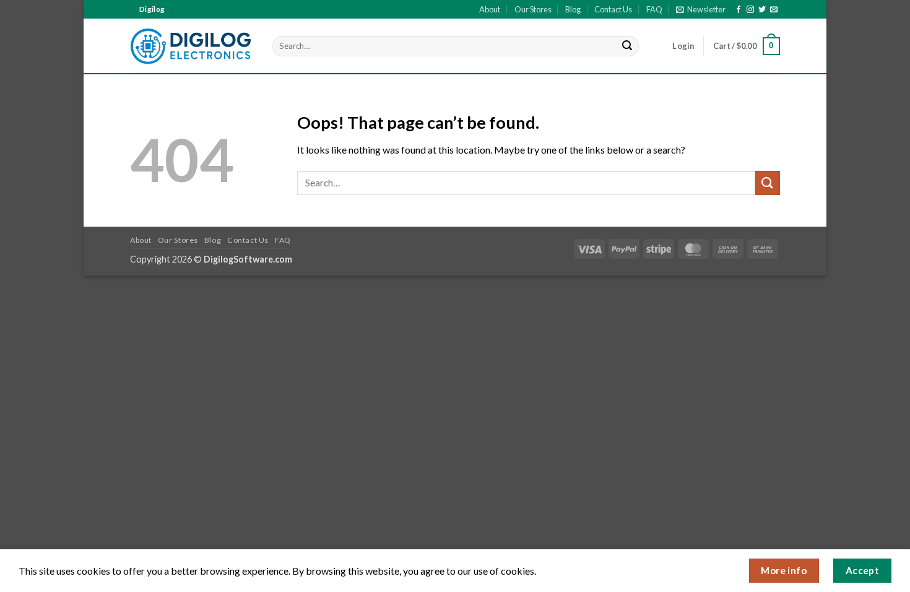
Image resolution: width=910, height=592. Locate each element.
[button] (701, 9)
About (489, 9)
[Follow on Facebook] (738, 10)
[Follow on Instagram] (750, 10)
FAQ (654, 9)
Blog (573, 9)
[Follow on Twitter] (762, 10)
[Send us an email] (774, 10)
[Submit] (627, 46)
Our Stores (533, 9)
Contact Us (613, 9)
